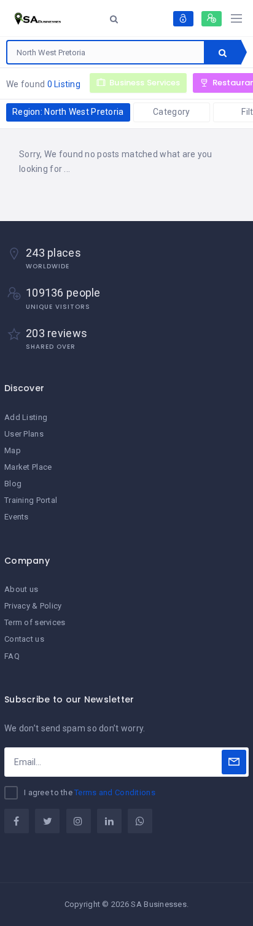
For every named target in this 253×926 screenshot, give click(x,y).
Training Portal (30, 500)
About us (21, 589)
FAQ (12, 656)
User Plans (24, 433)
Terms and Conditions (114, 792)
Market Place (28, 467)
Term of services (34, 622)
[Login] (183, 18)
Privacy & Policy (32, 605)
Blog (12, 483)
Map (12, 450)
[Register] (211, 18)
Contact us (24, 639)
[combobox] (105, 52)
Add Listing (25, 417)
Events (16, 516)
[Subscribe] (234, 762)
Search (222, 52)
